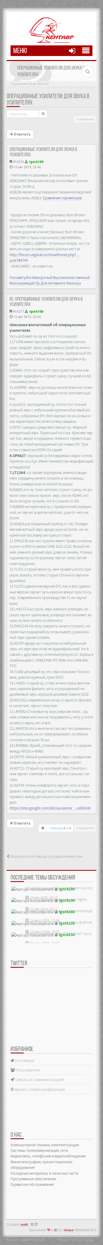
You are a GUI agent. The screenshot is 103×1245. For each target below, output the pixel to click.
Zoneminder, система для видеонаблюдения (62, 910)
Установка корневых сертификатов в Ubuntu (63, 887)
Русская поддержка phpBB (26, 1239)
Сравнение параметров (62, 197)
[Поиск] (43, 114)
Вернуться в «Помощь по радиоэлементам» (46, 856)
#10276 (18, 162)
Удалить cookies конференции (39, 1089)
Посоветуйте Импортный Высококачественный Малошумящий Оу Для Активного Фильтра (50, 280)
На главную (24, 1060)
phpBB (24, 1224)
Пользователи (27, 1069)
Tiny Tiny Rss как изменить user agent (56, 899)
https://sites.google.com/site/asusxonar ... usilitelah (50, 808)
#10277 (18, 311)
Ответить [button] (21, 134)
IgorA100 (36, 162)
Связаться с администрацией (39, 1079)
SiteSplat (69, 1230)
